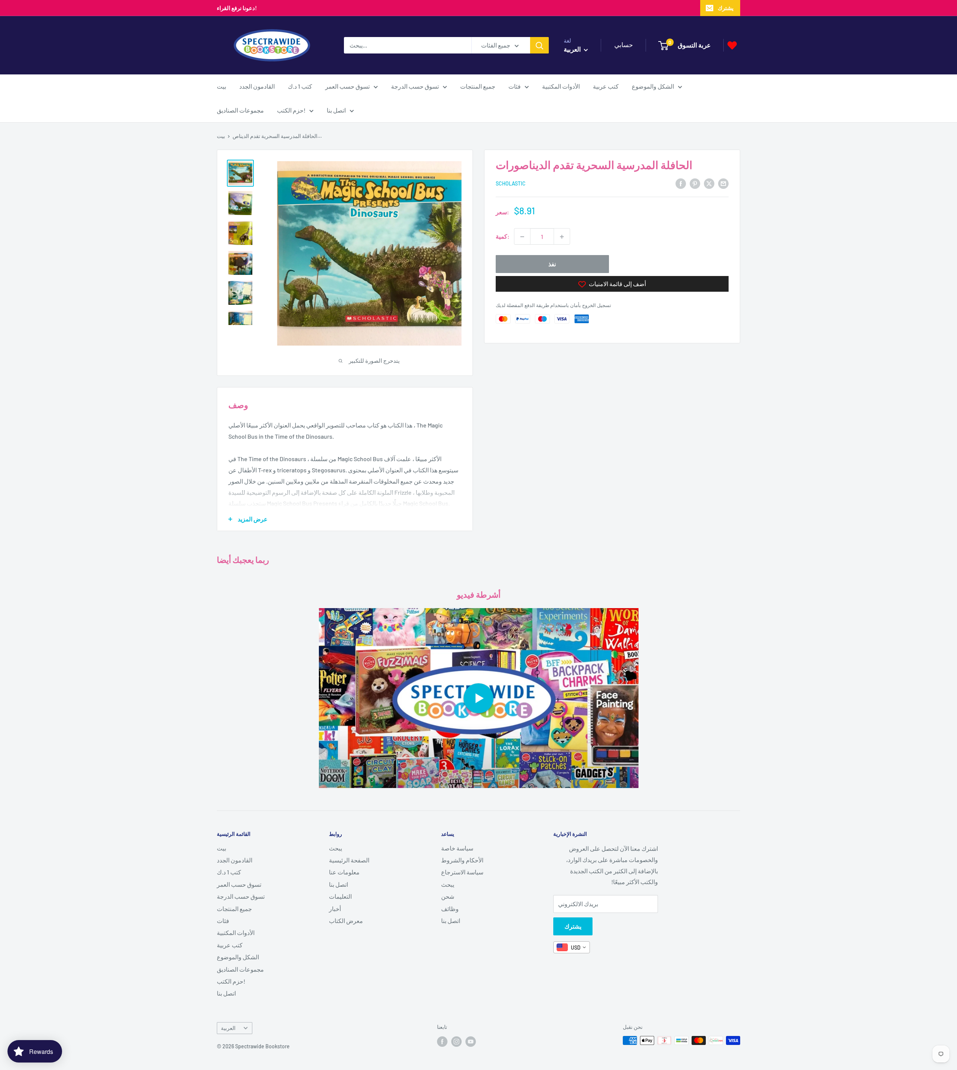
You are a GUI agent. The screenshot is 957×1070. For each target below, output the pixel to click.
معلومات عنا (344, 872)
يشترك (725, 7)
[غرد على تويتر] (709, 183)
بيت (221, 86)
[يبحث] (539, 45)
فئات (514, 86)
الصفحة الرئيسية (349, 860)
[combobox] (571, 947)
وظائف (450, 908)
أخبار (335, 908)
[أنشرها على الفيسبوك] (681, 183)
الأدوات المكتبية (561, 86)
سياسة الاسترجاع (462, 872)
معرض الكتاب (346, 920)
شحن (447, 896)
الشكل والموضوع (653, 86)
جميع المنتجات (477, 86)
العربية (228, 1028)
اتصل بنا (336, 110)
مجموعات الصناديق (240, 110)
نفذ (552, 264)
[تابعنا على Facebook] (442, 1041)
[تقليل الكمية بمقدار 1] (522, 237)
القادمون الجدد (257, 86)
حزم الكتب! (291, 110)
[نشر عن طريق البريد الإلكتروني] (723, 183)
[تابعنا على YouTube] (470, 1041)
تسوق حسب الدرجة (415, 86)
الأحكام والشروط (462, 860)
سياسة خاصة (457, 848)
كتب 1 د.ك (300, 86)
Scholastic (511, 184)
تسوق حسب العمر (347, 86)
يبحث (335, 848)
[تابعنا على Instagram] (456, 1041)
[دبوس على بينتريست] (695, 183)
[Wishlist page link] (732, 45)
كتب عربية (606, 86)
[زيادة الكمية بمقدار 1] (562, 237)
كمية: (503, 236)
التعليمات (340, 896)
